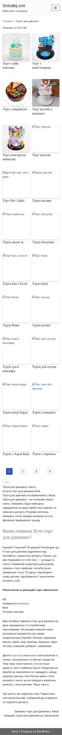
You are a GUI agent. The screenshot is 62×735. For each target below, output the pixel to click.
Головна (7, 21)
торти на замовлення (24, 655)
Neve (15, 731)
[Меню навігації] (55, 8)
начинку (23, 603)
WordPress (43, 731)
